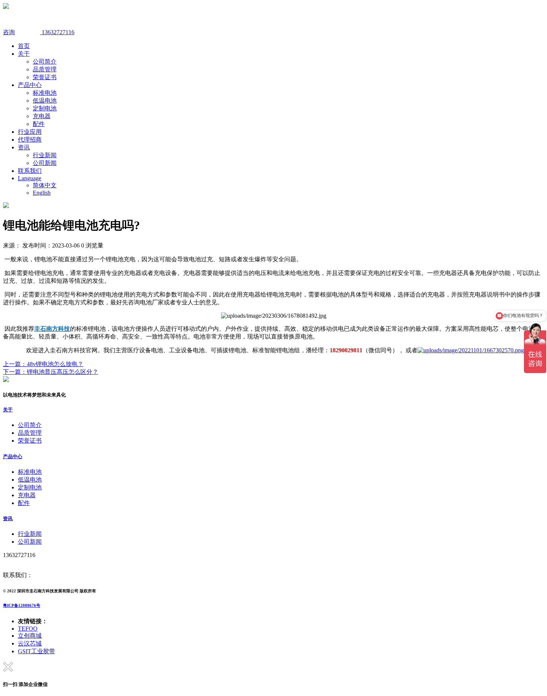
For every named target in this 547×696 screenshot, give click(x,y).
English (42, 193)
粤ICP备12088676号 (21, 605)
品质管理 (45, 69)
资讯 (24, 147)
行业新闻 (45, 155)
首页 (24, 46)
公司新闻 (45, 163)
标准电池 (45, 93)
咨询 (9, 32)
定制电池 (45, 108)
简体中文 (45, 185)
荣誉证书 (45, 77)
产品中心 (30, 85)
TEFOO (28, 628)
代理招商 (30, 139)
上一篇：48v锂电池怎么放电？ (43, 364)
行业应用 (30, 132)
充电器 (42, 116)
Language (29, 178)
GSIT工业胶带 (36, 651)
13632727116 (57, 32)
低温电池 (45, 100)
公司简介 (45, 61)
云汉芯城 (30, 643)
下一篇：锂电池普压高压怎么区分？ (50, 372)
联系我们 (30, 171)
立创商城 (30, 635)
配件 (39, 124)
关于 (24, 54)
